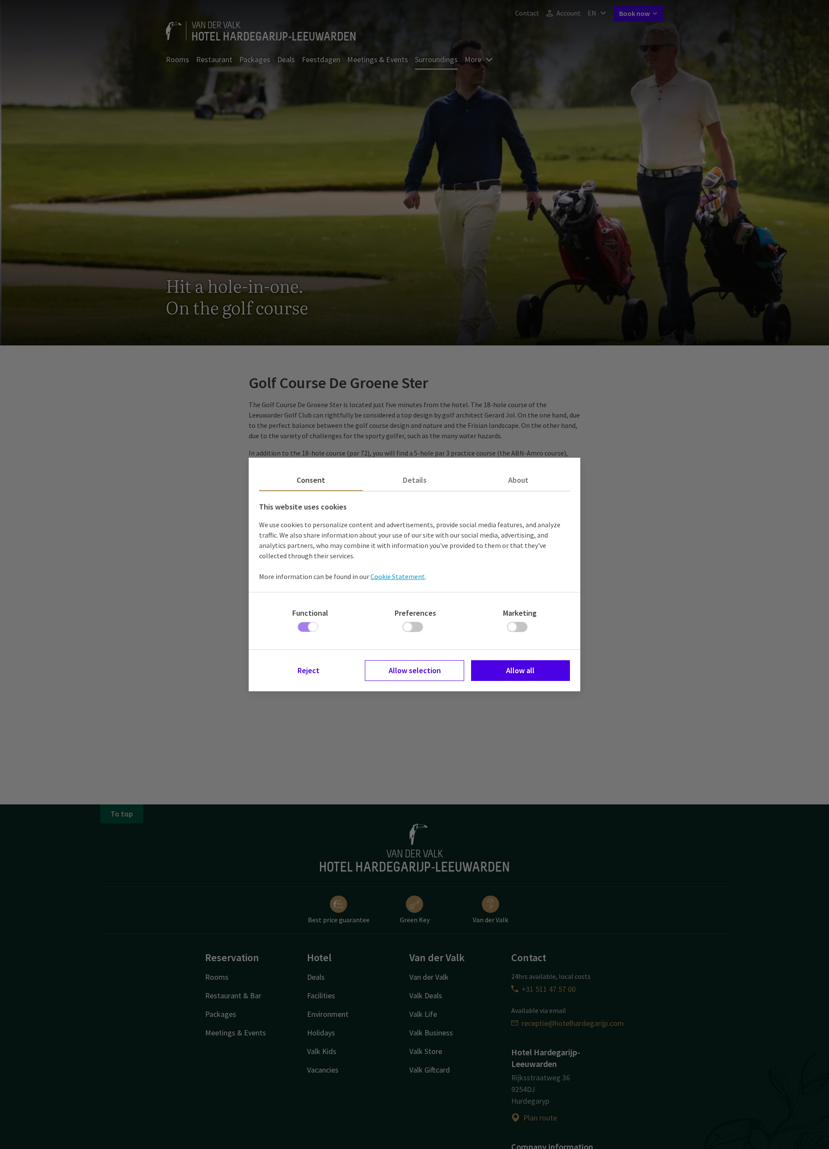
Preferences (415, 613)
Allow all (520, 670)
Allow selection (415, 670)
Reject (308, 670)
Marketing (520, 613)
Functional (310, 613)
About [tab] (518, 480)
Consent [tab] (311, 480)
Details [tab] (415, 480)
